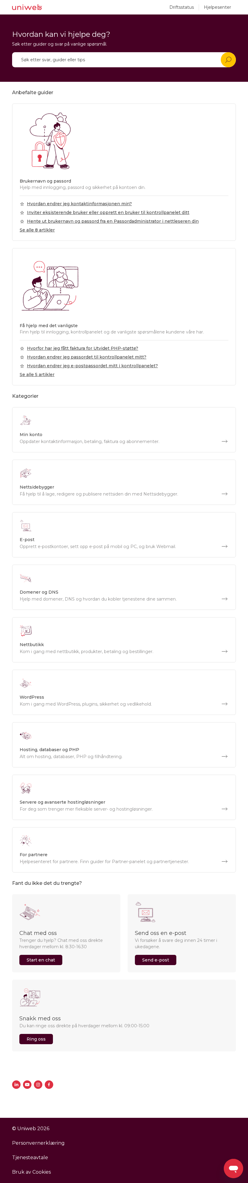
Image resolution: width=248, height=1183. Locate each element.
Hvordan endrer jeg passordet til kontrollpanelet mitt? (86, 357)
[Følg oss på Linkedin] (16, 1084)
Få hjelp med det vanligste (49, 325)
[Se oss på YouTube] (27, 1084)
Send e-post (155, 960)
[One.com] (27, 7)
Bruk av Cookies (31, 1172)
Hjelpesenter (217, 7)
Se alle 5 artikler (37, 374)
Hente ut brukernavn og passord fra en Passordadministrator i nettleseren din (113, 221)
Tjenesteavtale (30, 1157)
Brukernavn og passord (45, 181)
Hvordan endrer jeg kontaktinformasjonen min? (79, 203)
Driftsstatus (181, 7)
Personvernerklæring (38, 1143)
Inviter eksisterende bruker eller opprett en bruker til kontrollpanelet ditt (108, 212)
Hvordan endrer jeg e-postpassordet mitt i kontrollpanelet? (92, 365)
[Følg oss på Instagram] (38, 1084)
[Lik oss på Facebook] (49, 1084)
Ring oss (36, 1039)
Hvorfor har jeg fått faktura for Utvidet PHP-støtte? (82, 348)
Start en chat (41, 960)
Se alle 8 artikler (37, 230)
